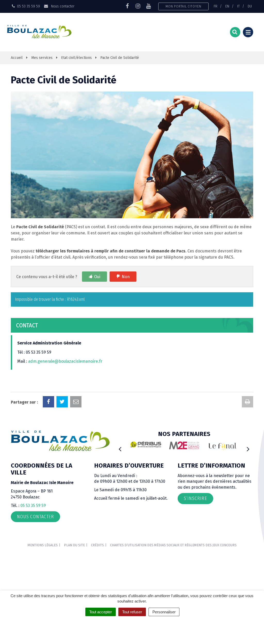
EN (227, 6)
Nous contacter (62, 6)
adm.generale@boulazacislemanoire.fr (65, 361)
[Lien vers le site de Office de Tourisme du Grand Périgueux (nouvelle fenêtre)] (222, 446)
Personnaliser (164, 612)
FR (215, 6)
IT (238, 6)
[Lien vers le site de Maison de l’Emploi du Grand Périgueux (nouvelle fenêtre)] (184, 445)
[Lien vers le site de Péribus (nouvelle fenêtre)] (145, 444)
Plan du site (74, 545)
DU (250, 6)
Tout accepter (100, 612)
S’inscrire (195, 498)
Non (126, 276)
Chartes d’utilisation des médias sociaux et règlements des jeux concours (173, 545)
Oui (97, 276)
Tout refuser (132, 612)
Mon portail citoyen (183, 6)
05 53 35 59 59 (33, 505)
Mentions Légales (43, 545)
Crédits (97, 545)
